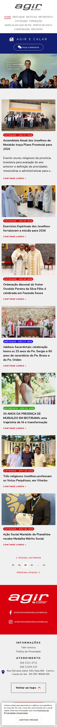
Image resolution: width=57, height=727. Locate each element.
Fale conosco (28, 647)
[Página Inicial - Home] (28, 7)
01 (13, 565)
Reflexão (37, 29)
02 (19, 565)
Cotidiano (21, 21)
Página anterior (29, 558)
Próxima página (28, 572)
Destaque (19, 17)
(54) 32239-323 (28, 666)
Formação (35, 21)
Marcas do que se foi (18, 25)
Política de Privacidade (28, 651)
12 (44, 565)
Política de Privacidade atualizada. (26, 712)
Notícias (31, 17)
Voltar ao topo (26, 687)
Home (7, 17)
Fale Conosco (30, 47)
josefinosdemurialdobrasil (31, 612)
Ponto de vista (42, 25)
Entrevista (46, 17)
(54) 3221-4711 (28, 662)
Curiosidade (22, 29)
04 (32, 565)
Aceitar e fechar (28, 720)
